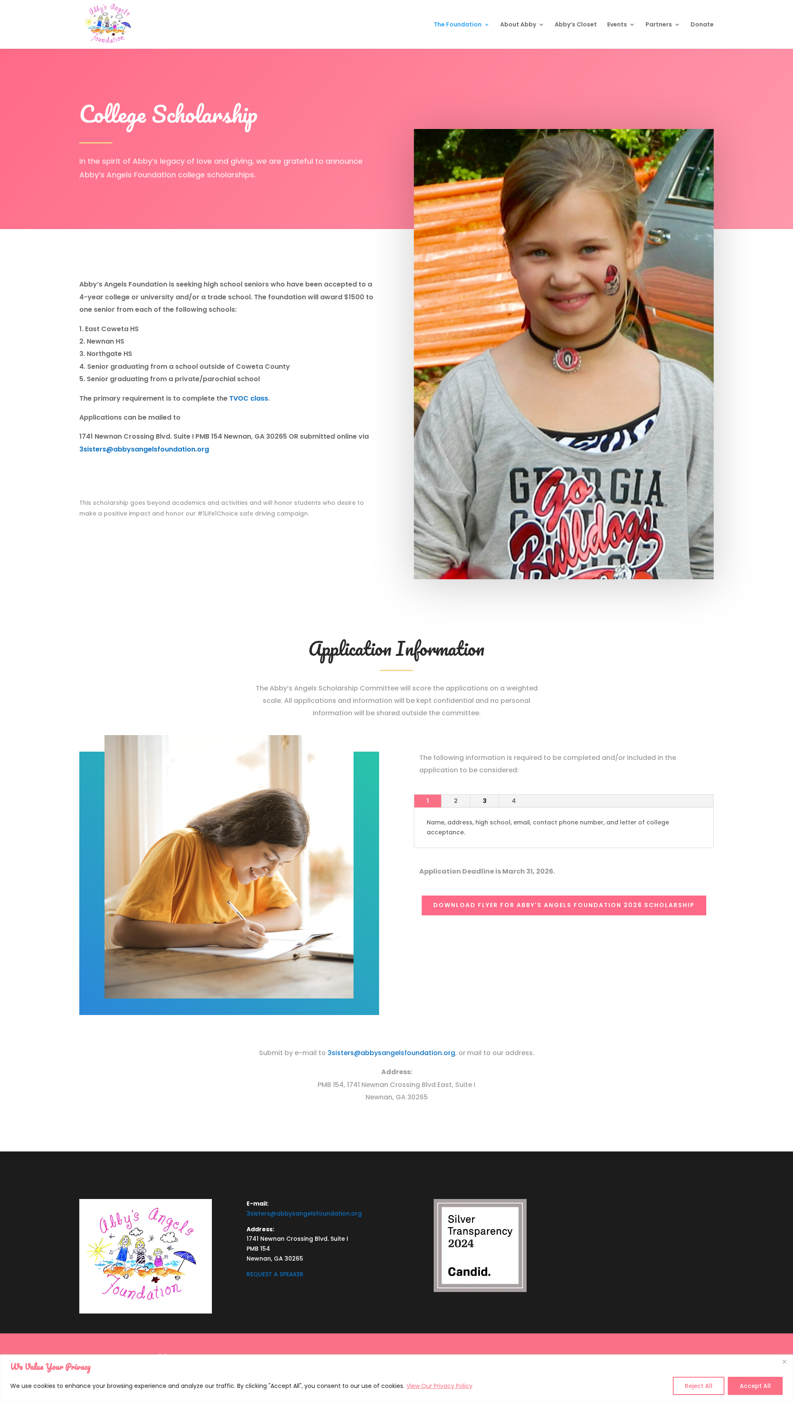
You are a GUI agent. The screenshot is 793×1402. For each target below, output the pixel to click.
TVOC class (248, 398)
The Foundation (458, 25)
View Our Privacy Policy (439, 1386)
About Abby (518, 25)
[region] (396, 1378)
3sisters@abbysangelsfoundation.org (144, 449)
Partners (659, 25)
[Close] (784, 1361)
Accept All (755, 1386)
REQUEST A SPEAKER (275, 1274)
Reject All (698, 1386)
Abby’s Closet (576, 25)
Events (617, 25)
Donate (702, 25)
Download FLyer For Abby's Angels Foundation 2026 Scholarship (564, 905)
